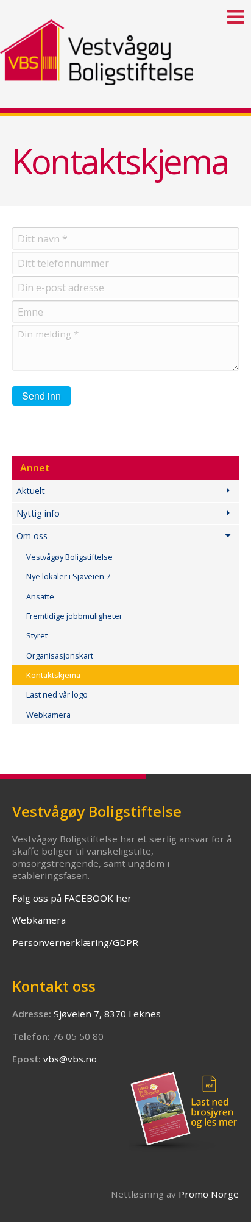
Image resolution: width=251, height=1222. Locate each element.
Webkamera (48, 714)
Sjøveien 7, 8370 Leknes (107, 1014)
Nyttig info (38, 513)
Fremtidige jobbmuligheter (74, 615)
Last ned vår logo (57, 694)
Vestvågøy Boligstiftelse (69, 556)
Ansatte (40, 596)
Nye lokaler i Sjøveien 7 (68, 576)
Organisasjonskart (59, 655)
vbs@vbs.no (70, 1059)
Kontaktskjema (53, 674)
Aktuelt (30, 490)
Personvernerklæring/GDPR (75, 942)
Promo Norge (209, 1194)
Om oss (32, 536)
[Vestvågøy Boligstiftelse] (125, 42)
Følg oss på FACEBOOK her (72, 898)
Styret (37, 635)
